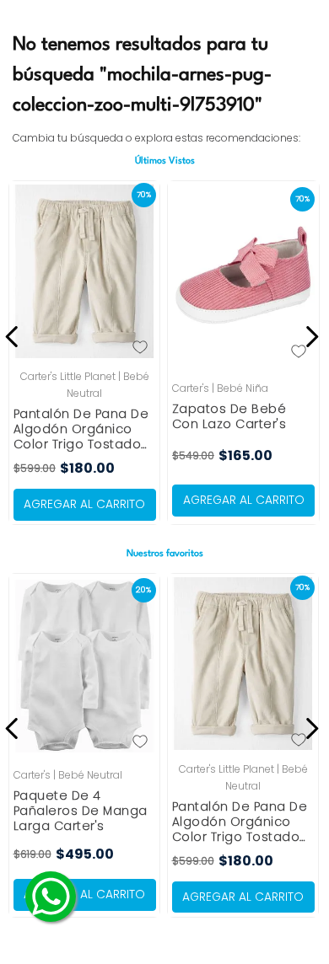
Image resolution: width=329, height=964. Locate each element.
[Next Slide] (309, 336)
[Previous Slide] (15, 336)
